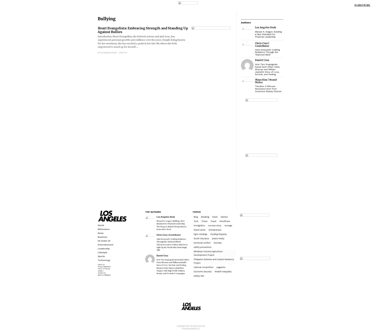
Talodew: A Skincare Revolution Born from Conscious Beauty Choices (268, 88)
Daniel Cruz (262, 60)
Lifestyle (123, 53)
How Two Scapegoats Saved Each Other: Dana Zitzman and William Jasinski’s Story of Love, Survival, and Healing (267, 69)
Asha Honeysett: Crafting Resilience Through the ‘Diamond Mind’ (267, 52)
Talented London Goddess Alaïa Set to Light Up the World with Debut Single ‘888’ (172, 247)
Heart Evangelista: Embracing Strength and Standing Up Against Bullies (143, 30)
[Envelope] (195, 317)
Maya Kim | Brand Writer (266, 81)
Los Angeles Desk (108, 53)
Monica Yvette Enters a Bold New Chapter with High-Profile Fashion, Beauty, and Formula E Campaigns (171, 271)
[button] (375, 5)
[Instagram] (186, 317)
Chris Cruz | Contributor (262, 44)
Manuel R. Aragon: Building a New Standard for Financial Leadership (268, 34)
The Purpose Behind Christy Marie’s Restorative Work (171, 228)
